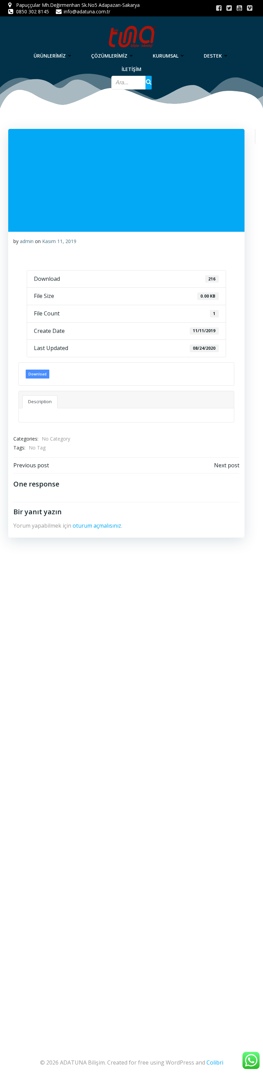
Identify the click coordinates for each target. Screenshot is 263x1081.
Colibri (214, 1062)
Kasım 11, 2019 (59, 241)
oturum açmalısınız (97, 525)
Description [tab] (40, 401)
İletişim (131, 69)
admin (27, 241)
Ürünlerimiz (50, 55)
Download (37, 374)
